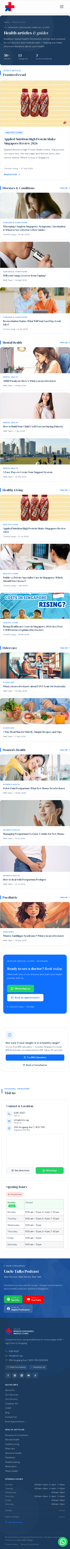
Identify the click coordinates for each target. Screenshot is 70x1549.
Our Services (11, 1394)
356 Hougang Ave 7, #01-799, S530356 (28, 1360)
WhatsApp (51, 1170)
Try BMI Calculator (36, 1057)
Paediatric (10, 1457)
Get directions (22, 1170)
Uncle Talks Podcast (21, 1271)
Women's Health (13, 1453)
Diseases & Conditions (16, 1435)
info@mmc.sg (15, 1355)
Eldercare (10, 1448)
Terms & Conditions (30, 1544)
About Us (9, 1390)
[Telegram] (21, 1375)
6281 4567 (14, 1351)
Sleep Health (11, 1471)
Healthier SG (11, 1403)
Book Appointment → (16, 1421)
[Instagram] (15, 1375)
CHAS (8, 1408)
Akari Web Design (25, 1540)
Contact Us (11, 1417)
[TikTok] (35, 1375)
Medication (11, 1466)
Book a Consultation (36, 1065)
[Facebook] (8, 1375)
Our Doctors (11, 1399)
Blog (7, 1412)
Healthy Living (12, 1444)
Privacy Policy (11, 1544)
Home (6, 22)
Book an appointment (27, 997)
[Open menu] (61, 6)
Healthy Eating (12, 1462)
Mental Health (12, 1439)
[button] (63, 1542)
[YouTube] (28, 1375)
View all (63, 188)
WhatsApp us (22, 988)
